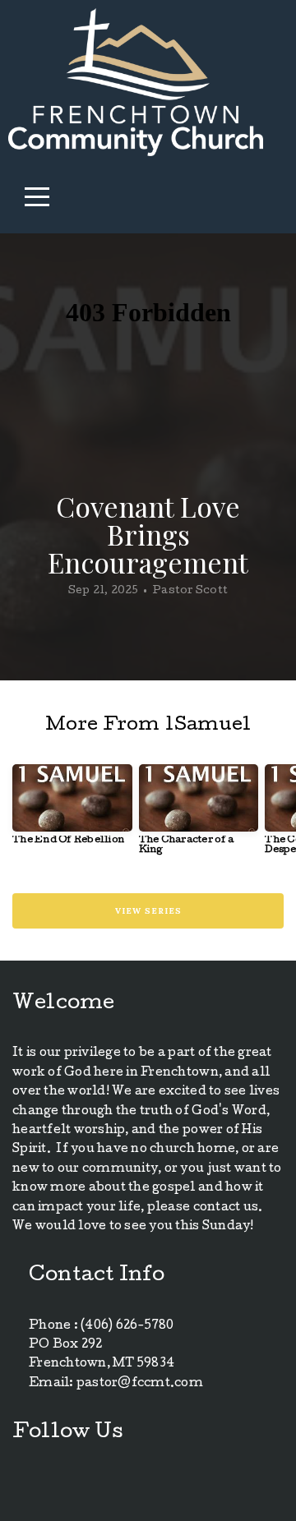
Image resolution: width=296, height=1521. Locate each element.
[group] (72, 811)
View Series (148, 911)
